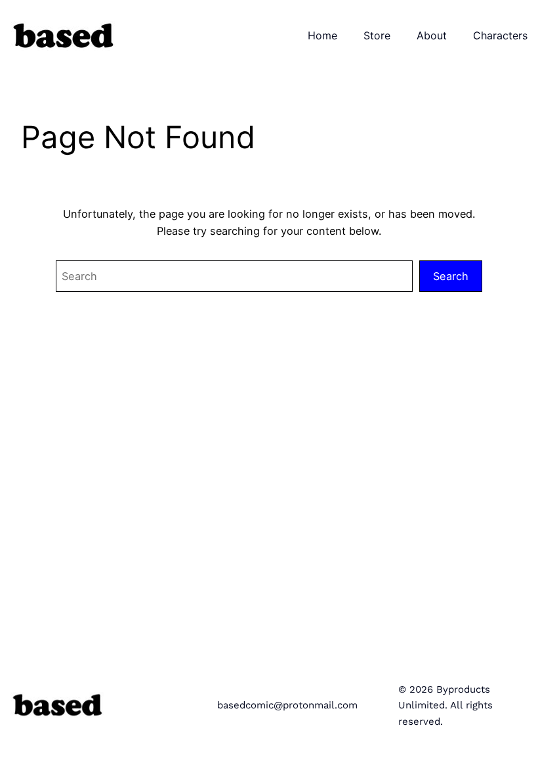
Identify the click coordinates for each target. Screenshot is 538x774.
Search (450, 276)
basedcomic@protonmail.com (287, 705)
